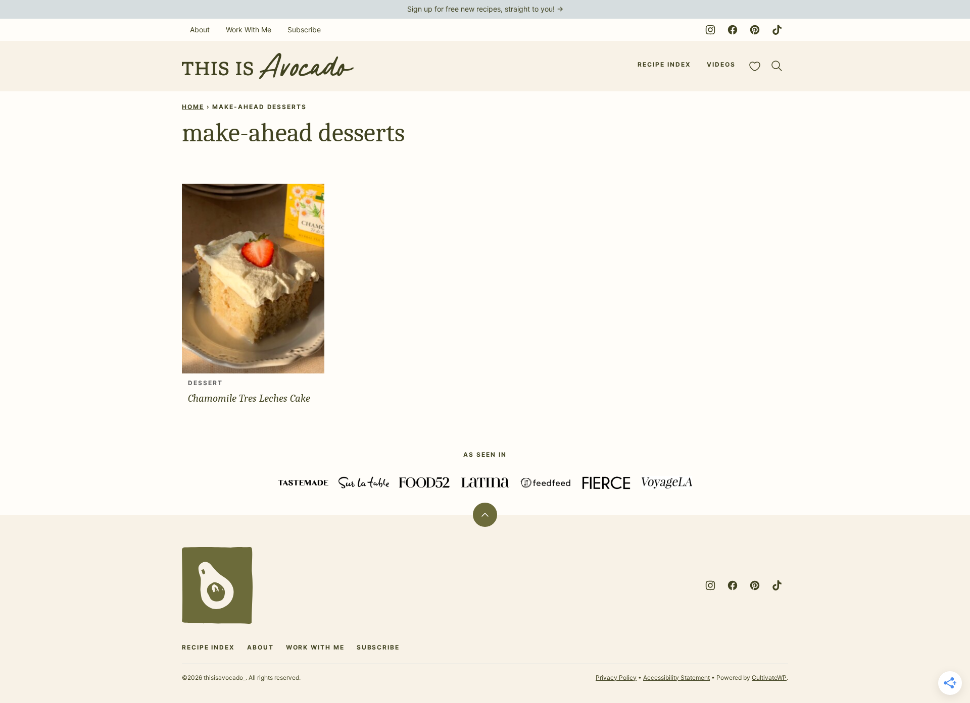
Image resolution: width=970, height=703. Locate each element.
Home (193, 107)
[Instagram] (710, 30)
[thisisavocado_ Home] (268, 66)
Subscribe (304, 29)
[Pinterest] (755, 30)
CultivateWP (769, 677)
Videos (721, 64)
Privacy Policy (616, 677)
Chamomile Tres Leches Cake (249, 398)
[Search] (777, 66)
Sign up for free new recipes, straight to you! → (485, 9)
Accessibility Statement (676, 677)
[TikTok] (777, 30)
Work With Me (248, 29)
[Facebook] (732, 30)
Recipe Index (664, 64)
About (200, 29)
